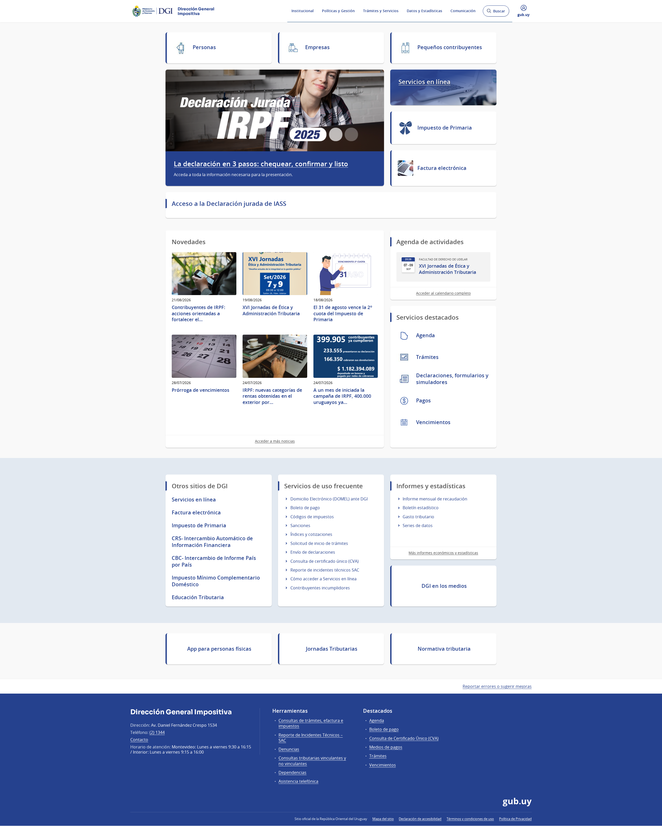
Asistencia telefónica (298, 781)
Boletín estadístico (421, 507)
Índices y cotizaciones (311, 534)
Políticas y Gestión (338, 10)
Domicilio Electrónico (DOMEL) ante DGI (329, 499)
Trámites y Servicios (380, 10)
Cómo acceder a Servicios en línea (323, 579)
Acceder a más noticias (275, 441)
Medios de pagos (385, 747)
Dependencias (292, 772)
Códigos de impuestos (312, 517)
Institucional (302, 10)
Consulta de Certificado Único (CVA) (404, 738)
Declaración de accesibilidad (420, 818)
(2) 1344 (157, 732)
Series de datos (418, 525)
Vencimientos (382, 765)
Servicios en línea (424, 82)
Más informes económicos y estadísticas (443, 552)
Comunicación (463, 10)
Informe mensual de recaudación (435, 499)
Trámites (378, 756)
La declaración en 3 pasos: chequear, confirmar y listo (261, 164)
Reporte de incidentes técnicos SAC (324, 570)
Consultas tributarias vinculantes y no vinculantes (312, 760)
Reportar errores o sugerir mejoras (497, 686)
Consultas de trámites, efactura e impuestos (311, 723)
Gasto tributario (418, 517)
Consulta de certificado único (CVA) (324, 561)
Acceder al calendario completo (443, 293)
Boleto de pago (305, 507)
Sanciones (300, 525)
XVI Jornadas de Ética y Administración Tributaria (447, 269)
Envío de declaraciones (312, 552)
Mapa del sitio (383, 818)
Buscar (496, 13)
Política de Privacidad (515, 818)
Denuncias (289, 749)
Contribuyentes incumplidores (320, 588)
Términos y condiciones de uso (470, 818)
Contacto (139, 739)
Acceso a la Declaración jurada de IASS (229, 203)
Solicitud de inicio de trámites (319, 543)
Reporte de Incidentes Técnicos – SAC (311, 737)
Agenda (376, 720)
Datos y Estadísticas (424, 10)
